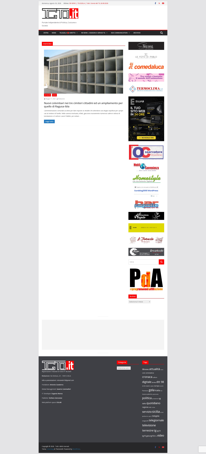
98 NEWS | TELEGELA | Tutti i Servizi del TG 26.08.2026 (88, 3)
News (54, 33)
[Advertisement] (103, 335)
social (161, 412)
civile (143, 373)
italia (157, 390)
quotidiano (153, 403)
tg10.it (152, 436)
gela (152, 390)
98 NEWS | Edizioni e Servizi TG (93, 33)
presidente (155, 398)
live (161, 390)
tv (156, 436)
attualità (154, 369)
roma (153, 407)
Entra (46, 33)
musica (144, 394)
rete (150, 407)
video (160, 435)
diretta (154, 382)
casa (161, 369)
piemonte (155, 394)
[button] (76, 32)
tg (155, 430)
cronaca (147, 377)
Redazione (61, 99)
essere (148, 386)
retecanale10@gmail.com (65, 380)
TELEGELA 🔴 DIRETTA (67, 33)
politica (147, 398)
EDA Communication (119, 33)
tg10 (159, 431)
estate (152, 386)
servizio (147, 412)
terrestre (147, 430)
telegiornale (156, 420)
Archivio (136, 33)
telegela (155, 416)
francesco (145, 390)
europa (156, 386)
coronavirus (150, 373)
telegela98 (145, 421)
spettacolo (145, 416)
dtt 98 (160, 382)
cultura (155, 377)
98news (145, 369)
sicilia (156, 411)
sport (150, 416)
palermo (149, 394)
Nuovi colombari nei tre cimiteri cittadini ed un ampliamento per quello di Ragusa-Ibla (83, 104)
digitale (146, 382)
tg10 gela (146, 436)
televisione (149, 425)
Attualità (47, 95)
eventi (161, 386)
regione (145, 407)
